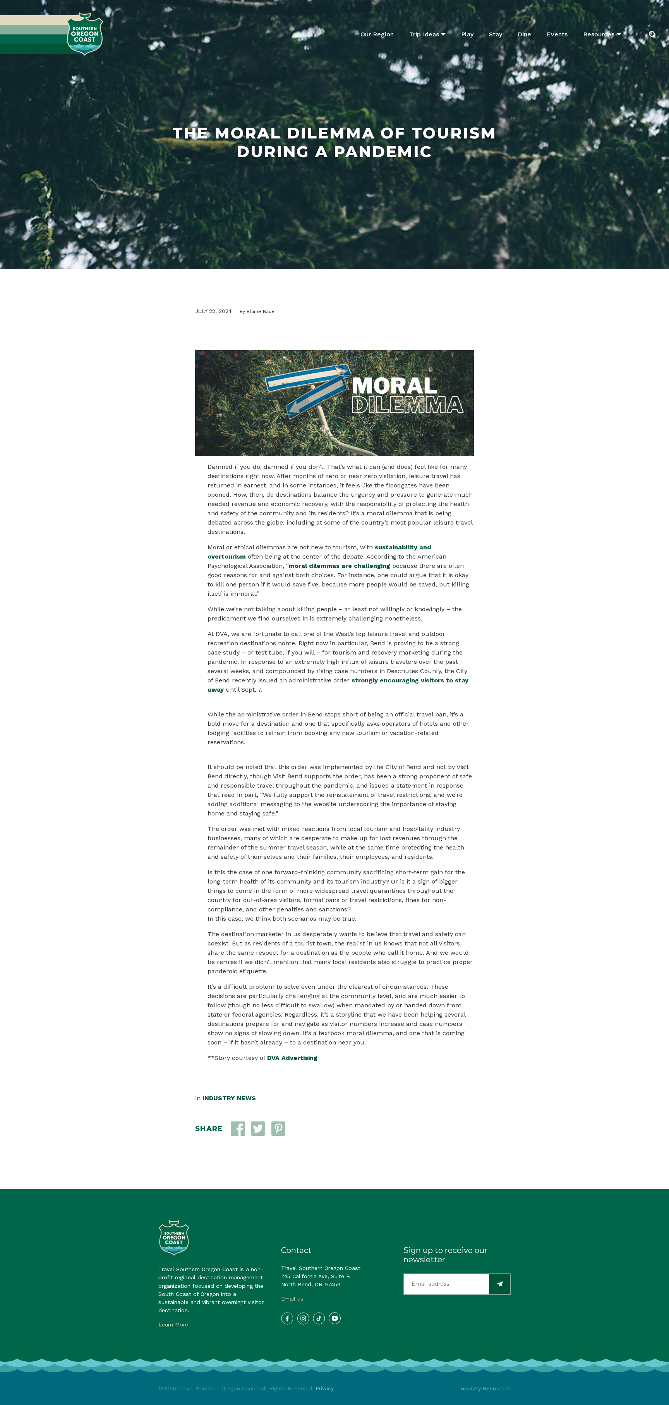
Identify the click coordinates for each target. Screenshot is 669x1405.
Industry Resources (485, 1388)
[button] (258, 1128)
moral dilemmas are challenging (339, 565)
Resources (598, 34)
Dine (524, 34)
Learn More (173, 1324)
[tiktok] (318, 1318)
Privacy (325, 1388)
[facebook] (287, 1318)
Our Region (377, 34)
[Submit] (499, 1284)
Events (557, 34)
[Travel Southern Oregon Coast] (51, 34)
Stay (495, 34)
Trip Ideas (424, 34)
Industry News (229, 1098)
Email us (292, 1299)
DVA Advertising (292, 1057)
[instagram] (303, 1318)
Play (467, 34)
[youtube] (334, 1318)
